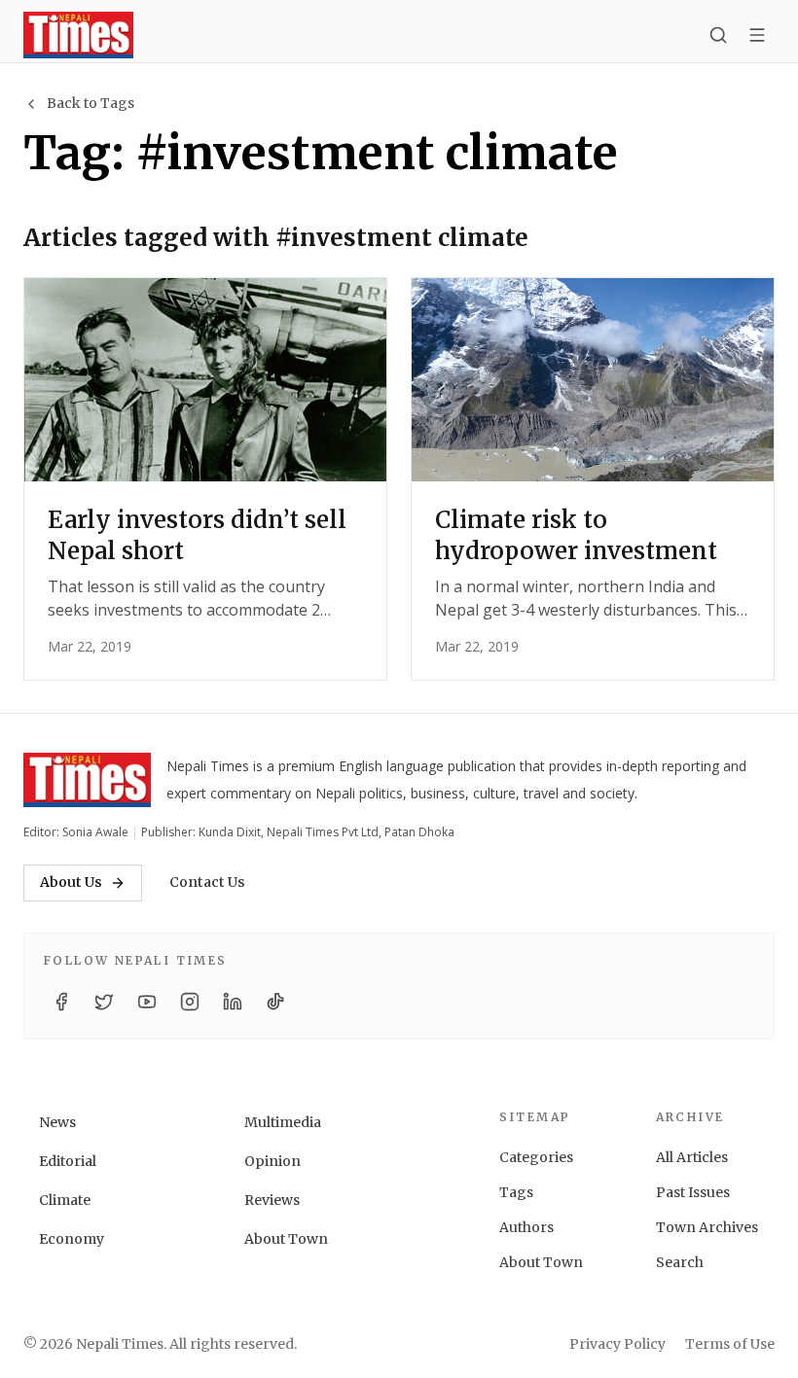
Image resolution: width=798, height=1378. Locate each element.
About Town (286, 1239)
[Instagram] (189, 1001)
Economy (71, 1239)
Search (680, 1262)
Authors (526, 1227)
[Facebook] (61, 1001)
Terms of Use (730, 1344)
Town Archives (707, 1227)
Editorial (67, 1161)
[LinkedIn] (232, 1001)
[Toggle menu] (757, 35)
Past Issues (693, 1192)
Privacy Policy (617, 1344)
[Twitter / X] (104, 1001)
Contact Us (207, 882)
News (57, 1122)
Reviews (272, 1200)
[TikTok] (275, 1001)
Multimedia (282, 1122)
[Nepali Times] (87, 780)
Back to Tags (90, 103)
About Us (71, 882)
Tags (516, 1192)
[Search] (718, 35)
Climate (65, 1200)
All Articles (692, 1157)
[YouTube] (146, 1001)
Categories (536, 1157)
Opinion (272, 1161)
